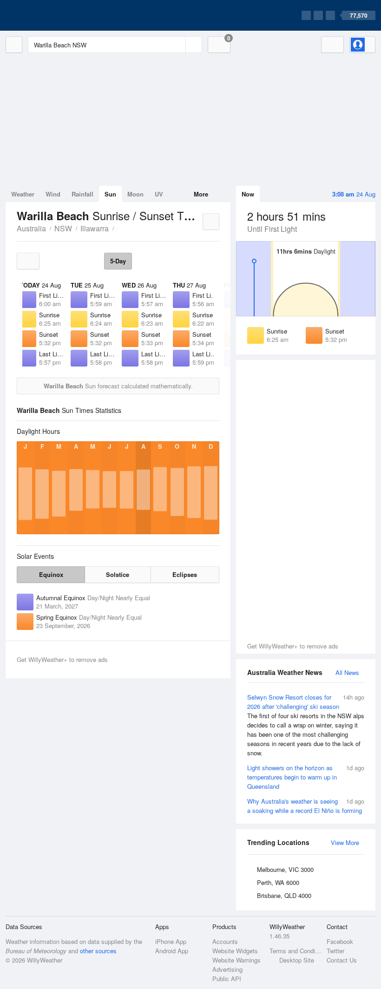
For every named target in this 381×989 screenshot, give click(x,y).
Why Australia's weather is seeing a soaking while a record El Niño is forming (305, 806)
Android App (171, 950)
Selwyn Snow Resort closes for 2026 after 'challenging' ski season (305, 725)
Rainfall (82, 194)
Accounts (225, 941)
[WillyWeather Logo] (49, 15)
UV (159, 194)
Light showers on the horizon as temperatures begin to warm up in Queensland (305, 777)
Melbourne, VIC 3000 (285, 869)
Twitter (335, 950)
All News (347, 672)
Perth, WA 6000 (278, 882)
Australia (31, 228)
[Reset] (177, 44)
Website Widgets (235, 950)
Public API (226, 978)
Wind (53, 194)
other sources (98, 950)
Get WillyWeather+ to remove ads (292, 646)
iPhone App (170, 941)
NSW (63, 228)
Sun (110, 194)
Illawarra (94, 228)
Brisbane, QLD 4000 (284, 895)
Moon (135, 194)
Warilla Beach (119, 227)
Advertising (227, 969)
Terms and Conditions (295, 950)
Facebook (340, 941)
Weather (22, 194)
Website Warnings (236, 960)
